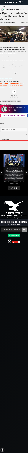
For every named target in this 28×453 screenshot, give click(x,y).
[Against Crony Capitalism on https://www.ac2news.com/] (23, 10)
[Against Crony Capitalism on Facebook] (20, 10)
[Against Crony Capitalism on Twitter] (22, 10)
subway (18, 101)
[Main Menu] (1, 2)
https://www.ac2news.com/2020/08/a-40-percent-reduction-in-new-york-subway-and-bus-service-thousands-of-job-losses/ (12, 85)
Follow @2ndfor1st (14, 235)
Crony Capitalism (6, 101)
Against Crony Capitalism (11, 10)
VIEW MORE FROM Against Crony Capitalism (14, 115)
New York (13, 101)
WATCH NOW (14, 188)
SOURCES (3, 6)
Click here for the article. (6, 78)
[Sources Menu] (26, 2)
